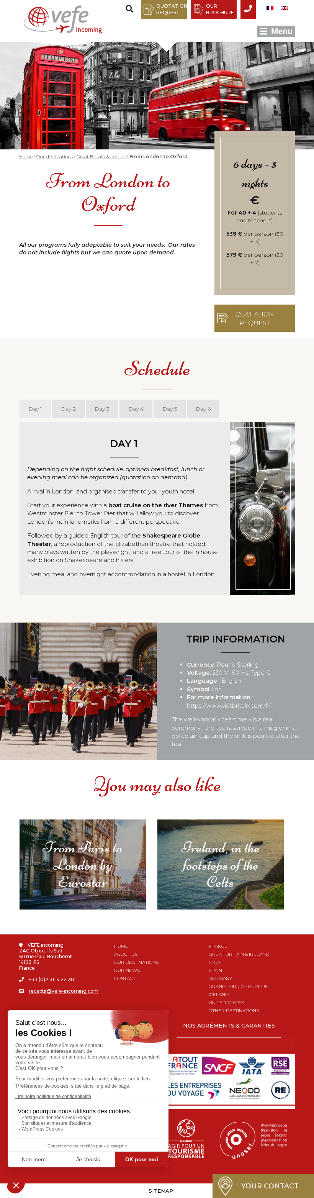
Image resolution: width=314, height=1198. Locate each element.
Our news (127, 970)
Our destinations (54, 156)
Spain (215, 970)
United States (226, 1002)
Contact (125, 978)
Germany (220, 978)
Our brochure (220, 9)
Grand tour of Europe (238, 986)
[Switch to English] (284, 8)
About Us (125, 954)
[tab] (35, 409)
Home (26, 156)
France (218, 946)
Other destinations (234, 1010)
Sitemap (161, 1191)
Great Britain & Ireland (101, 156)
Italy (215, 962)
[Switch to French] (270, 8)
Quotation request (171, 9)
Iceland (219, 994)
